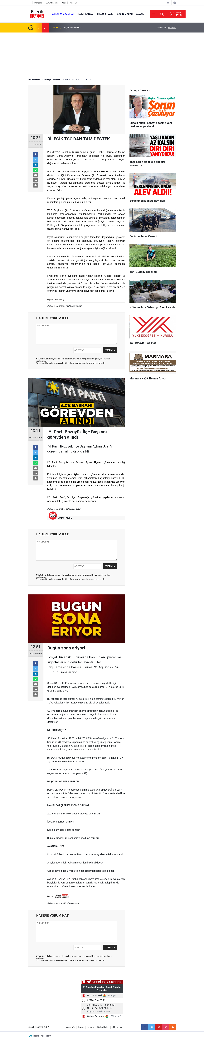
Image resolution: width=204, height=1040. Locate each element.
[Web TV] (167, 2)
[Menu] (153, 14)
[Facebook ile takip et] (144, 1027)
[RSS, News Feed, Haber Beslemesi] (172, 1027)
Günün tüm (166, 27)
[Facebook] (35, 154)
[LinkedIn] (35, 164)
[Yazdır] (35, 180)
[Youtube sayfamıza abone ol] (158, 1027)
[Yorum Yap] (35, 185)
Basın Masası (125, 13)
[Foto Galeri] (174, 2)
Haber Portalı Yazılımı (42, 1036)
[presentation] (37, 27)
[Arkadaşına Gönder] (35, 175)
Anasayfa (35, 80)
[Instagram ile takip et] (165, 1027)
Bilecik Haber (105, 13)
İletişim (90, 1027)
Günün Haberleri (52, 3)
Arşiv (64, 3)
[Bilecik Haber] (37, 13)
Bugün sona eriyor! (72, 27)
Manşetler (38, 3)
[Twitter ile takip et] (151, 1027)
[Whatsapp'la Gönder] (35, 170)
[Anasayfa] (29, 3)
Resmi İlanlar (85, 13)
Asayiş (140, 13)
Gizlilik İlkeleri (103, 1027)
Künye (81, 1027)
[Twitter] (35, 159)
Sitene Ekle (74, 3)
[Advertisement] (102, 53)
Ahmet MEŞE (65, 518)
